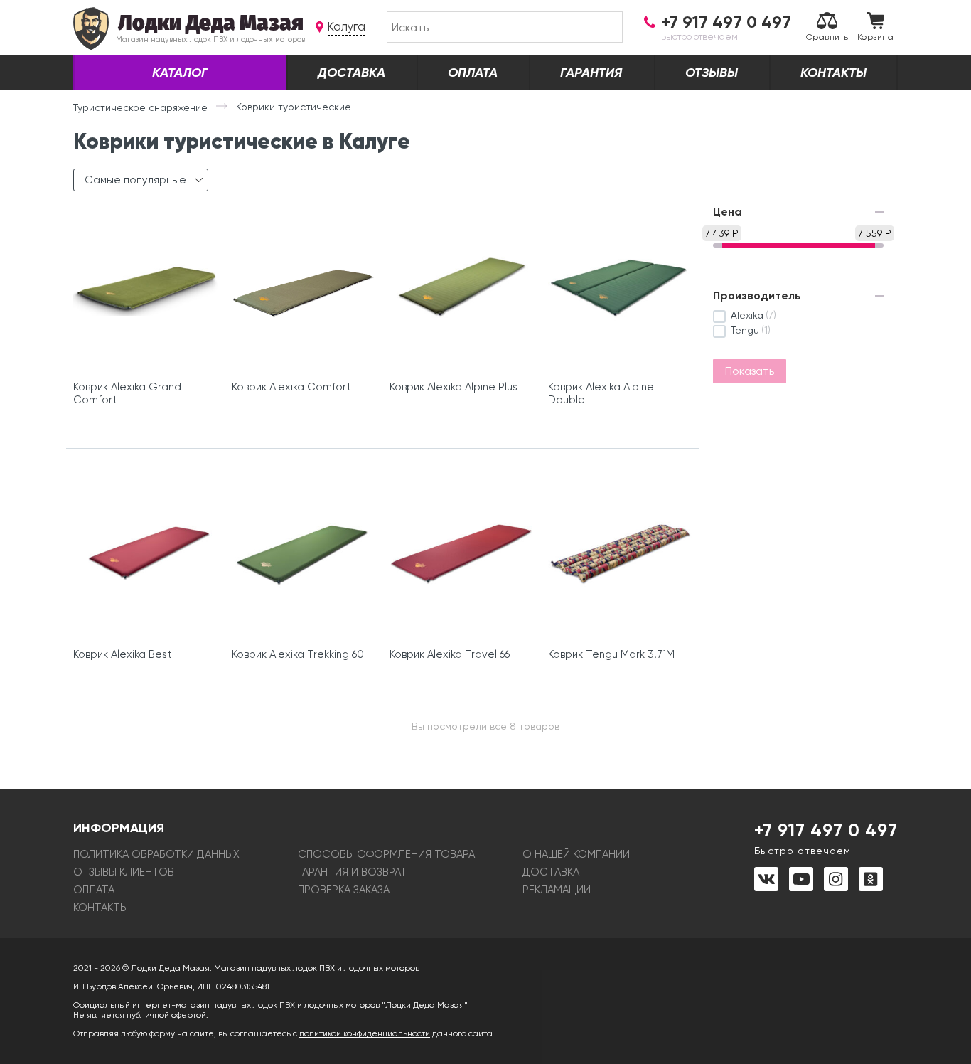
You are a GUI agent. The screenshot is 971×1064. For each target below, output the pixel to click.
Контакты (833, 72)
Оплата (473, 72)
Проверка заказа (344, 889)
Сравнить (827, 37)
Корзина (875, 37)
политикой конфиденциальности (364, 1033)
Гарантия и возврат (352, 872)
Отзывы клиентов (123, 872)
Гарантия (591, 72)
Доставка (351, 72)
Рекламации (556, 889)
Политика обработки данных (156, 854)
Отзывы (711, 72)
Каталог (180, 72)
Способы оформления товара (386, 854)
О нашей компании (576, 854)
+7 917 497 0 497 (826, 837)
